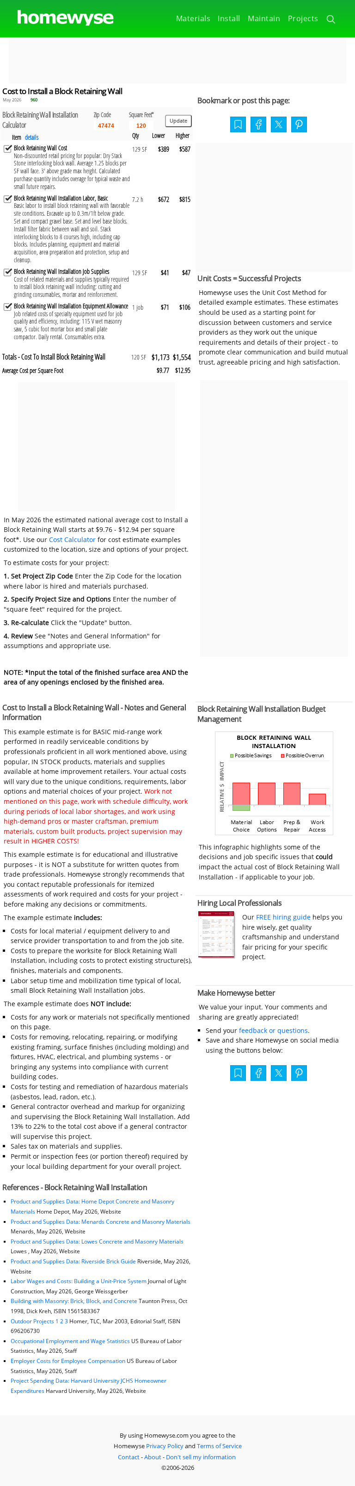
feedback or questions (273, 1030)
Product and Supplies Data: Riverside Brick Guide (73, 1261)
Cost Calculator (72, 539)
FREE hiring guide (282, 917)
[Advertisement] (177, 60)
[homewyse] (58, 18)
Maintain (264, 18)
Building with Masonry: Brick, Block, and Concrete (74, 1301)
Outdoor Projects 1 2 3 (39, 1321)
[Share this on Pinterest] (299, 125)
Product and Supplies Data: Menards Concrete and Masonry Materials (100, 1222)
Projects (303, 18)
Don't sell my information (201, 1457)
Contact (129, 1457)
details (31, 137)
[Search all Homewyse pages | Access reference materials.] (331, 20)
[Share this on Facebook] (258, 125)
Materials (193, 18)
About (152, 1457)
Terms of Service (219, 1446)
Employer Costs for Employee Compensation (68, 1361)
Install (229, 18)
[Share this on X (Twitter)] (278, 123)
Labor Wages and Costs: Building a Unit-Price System (79, 1281)
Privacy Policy (165, 1446)
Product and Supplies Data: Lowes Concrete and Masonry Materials (97, 1241)
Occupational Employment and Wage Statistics (70, 1341)
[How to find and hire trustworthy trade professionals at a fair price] (216, 956)
